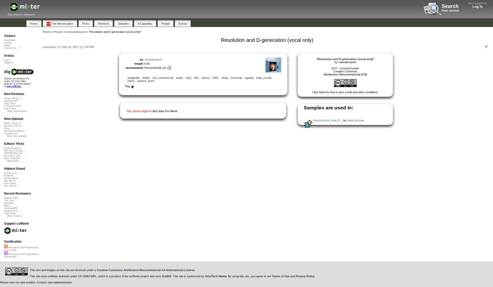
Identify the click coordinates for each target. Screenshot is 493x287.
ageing (249, 77)
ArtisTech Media (215, 276)
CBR (215, 77)
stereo (206, 77)
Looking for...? (11, 48)
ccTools (134, 276)
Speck (7, 205)
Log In (477, 6)
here (322, 92)
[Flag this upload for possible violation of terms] (486, 47)
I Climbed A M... (13, 106)
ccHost (53, 276)
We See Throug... (14, 150)
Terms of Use (281, 276)
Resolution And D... (328, 120)
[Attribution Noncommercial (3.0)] (345, 86)
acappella (133, 77)
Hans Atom (10, 213)
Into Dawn (10, 108)
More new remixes (17, 111)
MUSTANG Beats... (15, 131)
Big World (9, 180)
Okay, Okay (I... (13, 98)
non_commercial (163, 77)
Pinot (7, 128)
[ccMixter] (24, 9)
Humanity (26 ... (13, 156)
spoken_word (145, 80)
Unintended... (12, 178)
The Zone (9, 200)
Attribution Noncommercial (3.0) (345, 74)
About (7, 45)
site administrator (60, 282)
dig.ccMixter (14, 86)
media (145, 77)
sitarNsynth (11, 101)
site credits (27, 282)
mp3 (188, 77)
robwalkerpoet (153, 59)
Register (8, 62)
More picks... (14, 161)
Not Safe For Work (165, 111)
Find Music (10, 40)
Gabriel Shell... (12, 198)
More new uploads (17, 136)
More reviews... (15, 216)
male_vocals (264, 77)
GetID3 (166, 276)
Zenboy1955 (10, 208)
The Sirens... (12, 186)
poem (130, 80)
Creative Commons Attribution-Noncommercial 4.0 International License (146, 270)
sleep (224, 77)
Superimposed (12, 148)
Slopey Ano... (12, 173)
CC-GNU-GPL (87, 276)
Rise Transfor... (13, 158)
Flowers (8, 175)
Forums (8, 43)
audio (179, 77)
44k (196, 77)
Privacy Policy (305, 276)
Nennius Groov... (14, 126)
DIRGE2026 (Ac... (14, 153)
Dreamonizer (11, 210)
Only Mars (10, 103)
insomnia (236, 77)
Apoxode (8, 203)
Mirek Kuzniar (355, 120)
